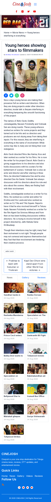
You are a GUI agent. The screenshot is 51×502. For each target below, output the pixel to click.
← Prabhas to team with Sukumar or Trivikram (13, 265)
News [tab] (9, 277)
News (12, 476)
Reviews (39, 476)
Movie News (18, 32)
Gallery (20, 476)
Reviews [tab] (41, 277)
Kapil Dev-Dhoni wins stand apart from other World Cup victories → (34, 265)
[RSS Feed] (3, 484)
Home (6, 32)
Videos (29, 476)
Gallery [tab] (25, 277)
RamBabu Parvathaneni (12, 54)
